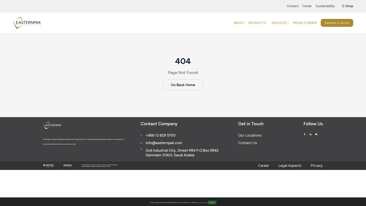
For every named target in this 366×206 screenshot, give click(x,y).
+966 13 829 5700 (161, 135)
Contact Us (247, 143)
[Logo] (27, 23)
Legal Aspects (289, 165)
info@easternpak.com (164, 143)
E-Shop (347, 6)
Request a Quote (336, 23)
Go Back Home (183, 85)
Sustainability (325, 6)
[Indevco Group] (48, 165)
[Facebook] (304, 134)
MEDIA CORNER (305, 23)
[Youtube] (316, 134)
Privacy (317, 165)
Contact (293, 6)
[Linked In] (310, 134)
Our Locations (250, 135)
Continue (212, 202)
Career (307, 6)
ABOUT (239, 23)
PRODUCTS (257, 23)
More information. (202, 202)
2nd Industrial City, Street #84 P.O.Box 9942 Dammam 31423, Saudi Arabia (182, 152)
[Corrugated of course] (67, 165)
